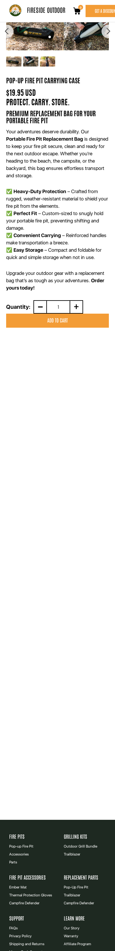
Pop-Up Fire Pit (76, 887)
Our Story (71, 928)
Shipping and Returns (26, 944)
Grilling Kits (75, 836)
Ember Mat (18, 887)
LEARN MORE (74, 918)
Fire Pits (17, 836)
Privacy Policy (20, 936)
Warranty (71, 936)
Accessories (19, 854)
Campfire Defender (24, 903)
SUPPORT (16, 918)
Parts (13, 862)
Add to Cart (57, 320)
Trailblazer (72, 854)
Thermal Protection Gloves (30, 895)
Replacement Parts (81, 877)
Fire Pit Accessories (27, 877)
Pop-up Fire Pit (21, 846)
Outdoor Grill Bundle (80, 846)
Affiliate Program (77, 944)
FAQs (13, 928)
